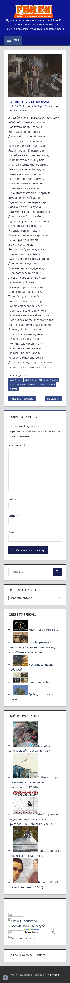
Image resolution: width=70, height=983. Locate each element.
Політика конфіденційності (27, 955)
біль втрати (16, 379)
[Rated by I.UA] (15, 915)
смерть (14, 389)
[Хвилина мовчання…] (21, 630)
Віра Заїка (52, 379)
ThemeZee (53, 974)
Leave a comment (18, 110)
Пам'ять (21, 384)
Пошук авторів (22, 590)
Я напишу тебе (39, 682)
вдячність (30, 379)
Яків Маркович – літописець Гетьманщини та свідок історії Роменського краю (33, 647)
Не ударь (52, 399)
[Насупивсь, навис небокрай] (21, 664)
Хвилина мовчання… (43, 630)
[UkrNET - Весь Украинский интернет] (35, 926)
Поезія (48, 106)
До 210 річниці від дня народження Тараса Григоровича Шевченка (33, 819)
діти (12, 384)
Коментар (16, 445)
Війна (41, 379)
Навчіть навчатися (23, 399)
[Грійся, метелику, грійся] (21, 694)
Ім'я (12, 499)
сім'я (52, 384)
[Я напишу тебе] (21, 682)
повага (43, 384)
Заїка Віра (37, 106)
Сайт (12, 532)
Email (13, 516)
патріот (32, 384)
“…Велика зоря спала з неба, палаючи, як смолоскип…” (33, 782)
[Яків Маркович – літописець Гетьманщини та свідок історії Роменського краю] (21, 642)
